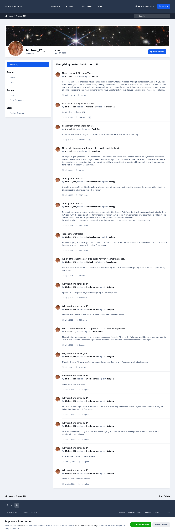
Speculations (111, 262)
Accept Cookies (142, 524)
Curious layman (93, 181)
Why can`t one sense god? (75, 283)
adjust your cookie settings (86, 525)
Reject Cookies (161, 524)
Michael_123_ (70, 76)
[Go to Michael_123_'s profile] (57, 74)
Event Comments (17, 100)
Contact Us (24, 512)
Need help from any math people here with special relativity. (91, 148)
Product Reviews (17, 113)
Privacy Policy (12, 512)
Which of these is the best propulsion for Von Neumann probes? (93, 258)
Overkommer (92, 287)
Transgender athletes (72, 178)
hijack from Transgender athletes (78, 103)
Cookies (35, 512)
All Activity (14, 64)
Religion (110, 287)
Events (12, 95)
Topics (12, 77)
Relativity (96, 151)
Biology (95, 76)
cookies (22, 525)
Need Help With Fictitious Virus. (77, 73)
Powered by (157, 512)
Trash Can (110, 107)
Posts (12, 82)
